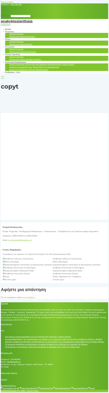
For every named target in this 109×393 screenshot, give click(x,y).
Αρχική (8, 29)
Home (3, 76)
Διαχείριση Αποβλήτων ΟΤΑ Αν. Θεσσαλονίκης (28, 70)
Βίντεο (13, 386)
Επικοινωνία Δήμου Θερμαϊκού (22, 37)
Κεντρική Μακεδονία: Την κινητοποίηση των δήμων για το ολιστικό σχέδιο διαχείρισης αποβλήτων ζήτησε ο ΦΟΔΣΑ (53, 339)
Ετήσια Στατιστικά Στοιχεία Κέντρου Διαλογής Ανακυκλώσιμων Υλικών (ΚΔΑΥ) (42, 65)
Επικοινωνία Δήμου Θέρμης (20, 44)
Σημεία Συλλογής (16, 34)
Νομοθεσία (5, 386)
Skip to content (7, 2)
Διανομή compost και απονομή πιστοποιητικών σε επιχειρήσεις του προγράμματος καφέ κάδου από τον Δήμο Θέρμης (54, 342)
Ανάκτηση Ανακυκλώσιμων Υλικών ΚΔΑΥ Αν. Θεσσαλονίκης (34, 67)
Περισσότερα (6, 324)
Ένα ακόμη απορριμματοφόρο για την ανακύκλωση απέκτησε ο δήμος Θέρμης (38, 337)
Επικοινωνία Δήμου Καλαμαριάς (22, 52)
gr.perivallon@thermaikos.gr (20, 240)
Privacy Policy (33, 391)
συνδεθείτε (30, 297)
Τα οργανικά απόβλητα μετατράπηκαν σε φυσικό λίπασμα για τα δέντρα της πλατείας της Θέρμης (46, 344)
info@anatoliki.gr (14, 362)
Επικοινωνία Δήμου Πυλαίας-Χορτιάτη (25, 59)
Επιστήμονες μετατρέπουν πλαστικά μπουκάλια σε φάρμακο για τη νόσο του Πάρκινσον (42, 347)
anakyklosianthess (17, 21)
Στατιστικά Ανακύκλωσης (15, 62)
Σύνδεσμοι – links (12, 72)
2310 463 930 (16, 5)
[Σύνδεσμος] (10, 388)
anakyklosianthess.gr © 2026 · (14, 391)
